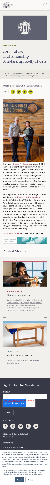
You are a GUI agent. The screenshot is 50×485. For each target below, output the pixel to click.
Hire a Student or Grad (13, 447)
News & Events (17, 73)
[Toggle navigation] (45, 5)
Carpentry (25, 302)
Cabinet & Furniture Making (29, 85)
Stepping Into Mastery (18, 294)
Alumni (30, 300)
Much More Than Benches (20, 355)
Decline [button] (30, 480)
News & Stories (32, 73)
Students (10, 363)
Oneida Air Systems (22, 164)
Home (7, 73)
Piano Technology (24, 308)
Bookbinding (21, 300)
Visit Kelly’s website (12, 233)
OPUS (13, 436)
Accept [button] (19, 480)
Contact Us (8, 442)
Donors (17, 363)
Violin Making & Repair (24, 310)
